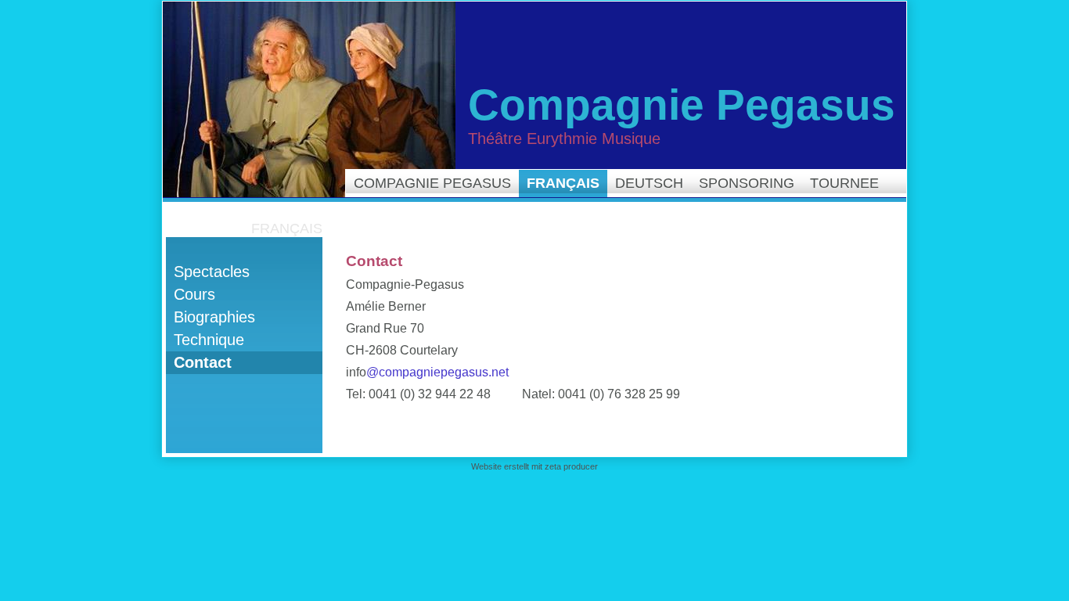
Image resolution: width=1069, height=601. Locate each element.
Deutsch (649, 183)
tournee (844, 183)
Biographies (214, 317)
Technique (209, 339)
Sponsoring (746, 183)
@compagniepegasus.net (437, 372)
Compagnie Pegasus (432, 183)
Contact (203, 362)
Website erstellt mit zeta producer (534, 466)
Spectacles (212, 271)
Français (563, 183)
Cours (194, 294)
